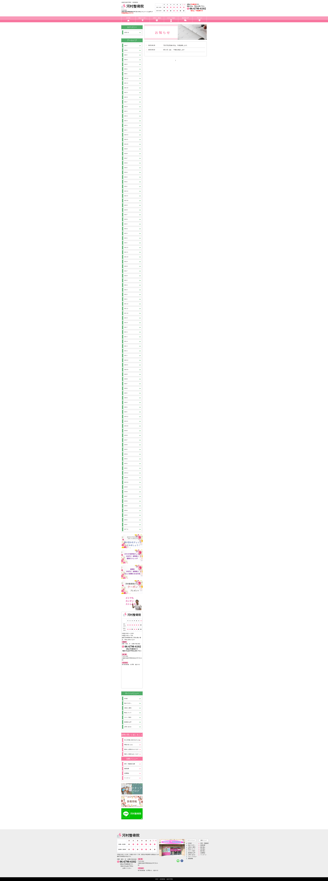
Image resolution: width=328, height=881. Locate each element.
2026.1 (126, 73)
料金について (127, 712)
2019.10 (126, 426)
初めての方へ (127, 703)
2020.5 (126, 393)
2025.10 (126, 87)
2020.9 (126, 374)
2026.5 (126, 55)
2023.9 (126, 205)
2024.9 (126, 149)
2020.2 (126, 407)
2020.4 (126, 397)
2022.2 (126, 294)
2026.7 (126, 45)
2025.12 (126, 78)
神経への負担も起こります (131, 754)
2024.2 (126, 181)
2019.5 (126, 449)
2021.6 (126, 332)
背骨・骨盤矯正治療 (129, 764)
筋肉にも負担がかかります (131, 749)
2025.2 (126, 125)
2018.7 (126, 496)
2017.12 (126, 529)
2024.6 (126, 163)
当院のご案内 (127, 708)
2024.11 (126, 139)
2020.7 (126, 383)
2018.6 (126, 501)
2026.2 (126, 69)
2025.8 (126, 97)
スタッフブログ (192, 856)
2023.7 (126, 214)
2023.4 (126, 228)
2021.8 (126, 322)
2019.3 (126, 458)
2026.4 (126, 59)
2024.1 (126, 186)
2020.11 (126, 365)
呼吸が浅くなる (128, 744)
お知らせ (126, 32)
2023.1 (126, 242)
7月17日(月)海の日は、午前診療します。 (175, 45)
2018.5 (126, 505)
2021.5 (126, 336)
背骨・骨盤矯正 (204, 843)
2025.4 (126, 116)
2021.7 (126, 327)
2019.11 (126, 421)
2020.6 (126, 388)
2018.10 (126, 482)
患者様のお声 (127, 722)
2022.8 (126, 266)
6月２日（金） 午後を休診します (173, 49)
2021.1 (126, 355)
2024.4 (126, 172)
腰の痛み (202, 847)
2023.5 (126, 224)
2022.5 (126, 280)
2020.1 (126, 411)
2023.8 (126, 210)
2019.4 (126, 454)
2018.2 (126, 520)
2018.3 (126, 515)
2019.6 (126, 444)
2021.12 (126, 303)
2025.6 (126, 106)
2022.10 (126, 257)
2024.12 (126, 134)
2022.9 (126, 261)
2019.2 (126, 463)
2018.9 (126, 487)
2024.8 (126, 153)
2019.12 (126, 416)
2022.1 (126, 299)
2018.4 (126, 510)
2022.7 (126, 271)
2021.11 (126, 308)
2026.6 (126, 50)
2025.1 (126, 130)
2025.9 (126, 92)
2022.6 (126, 275)
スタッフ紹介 (127, 717)
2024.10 (126, 144)
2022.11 (126, 252)
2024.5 (126, 167)
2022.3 (126, 289)
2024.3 (126, 177)
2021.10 (126, 313)
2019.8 (126, 435)
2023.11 (126, 195)
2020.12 (126, 360)
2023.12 (126, 191)
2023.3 (126, 233)
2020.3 (126, 402)
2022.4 (126, 285)
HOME (126, 698)
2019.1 (126, 468)
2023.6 (126, 219)
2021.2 (126, 350)
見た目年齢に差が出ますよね (132, 740)
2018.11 (126, 477)
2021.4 (126, 341)
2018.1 (126, 524)
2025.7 (126, 102)
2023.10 (126, 200)
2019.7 (126, 440)
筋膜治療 (126, 768)
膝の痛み (202, 851)
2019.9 (126, 430)
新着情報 (190, 858)
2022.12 (126, 247)
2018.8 (126, 491)
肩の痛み (202, 849)
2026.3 (126, 64)
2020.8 (126, 379)
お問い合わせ (127, 726)
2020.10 (126, 369)
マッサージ (127, 778)
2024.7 (126, 158)
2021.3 (126, 346)
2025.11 (126, 83)
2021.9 (126, 318)
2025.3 (126, 120)
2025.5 (126, 111)
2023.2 (126, 238)
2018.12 (126, 473)
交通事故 (126, 773)
